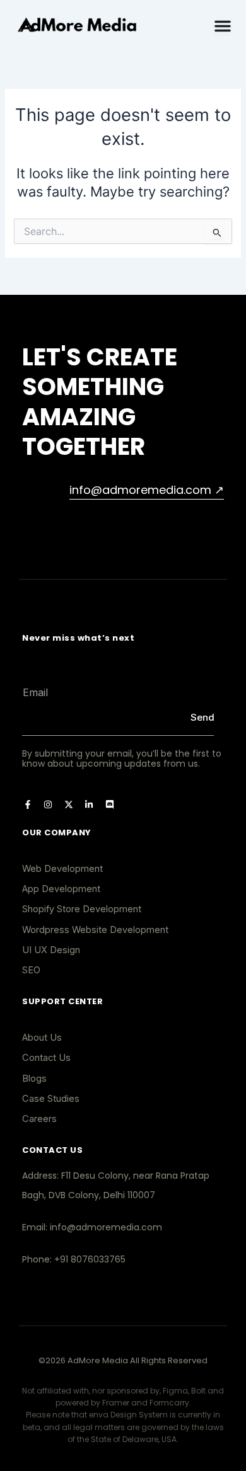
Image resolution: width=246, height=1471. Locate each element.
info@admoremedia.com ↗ (146, 490)
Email (23, 673)
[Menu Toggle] (222, 26)
